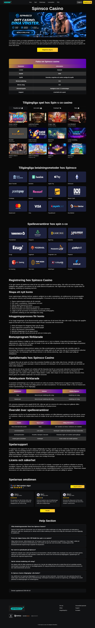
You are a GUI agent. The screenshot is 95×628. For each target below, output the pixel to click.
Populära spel (17, 108)
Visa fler (47, 510)
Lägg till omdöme (77, 486)
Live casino (37, 108)
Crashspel (56, 108)
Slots (75, 108)
